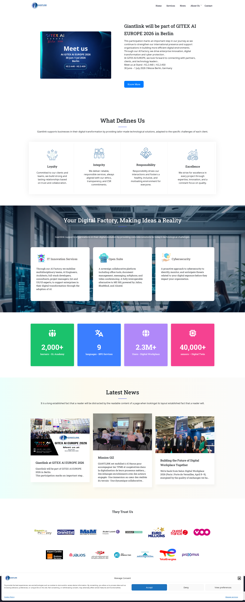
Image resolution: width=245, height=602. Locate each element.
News (183, 5)
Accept (149, 587)
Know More (134, 84)
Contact (208, 5)
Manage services (231, 597)
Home (159, 5)
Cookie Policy (9, 597)
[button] (239, 578)
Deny (186, 587)
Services (170, 5)
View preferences (223, 587)
